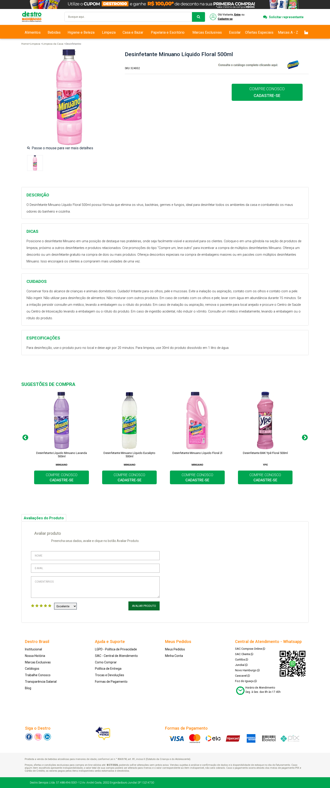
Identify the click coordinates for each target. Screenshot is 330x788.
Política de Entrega (108, 668)
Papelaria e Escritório (168, 32)
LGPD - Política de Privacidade (116, 649)
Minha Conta (174, 656)
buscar (198, 17)
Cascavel (241, 675)
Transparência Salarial (41, 681)
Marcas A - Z (288, 32)
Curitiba (240, 659)
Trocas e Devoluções (109, 675)
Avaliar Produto (144, 606)
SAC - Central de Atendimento (116, 656)
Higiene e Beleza (81, 32)
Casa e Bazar (133, 32)
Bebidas (54, 32)
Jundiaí (240, 665)
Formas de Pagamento (111, 681)
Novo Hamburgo (246, 670)
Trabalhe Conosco (38, 675)
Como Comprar (106, 662)
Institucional (33, 649)
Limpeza (109, 32)
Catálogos (32, 668)
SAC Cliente (243, 654)
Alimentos (33, 32)
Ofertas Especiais (259, 32)
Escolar (235, 32)
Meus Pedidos (175, 649)
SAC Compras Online (249, 648)
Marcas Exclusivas (207, 32)
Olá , (227, 17)
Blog (28, 688)
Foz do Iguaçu (244, 681)
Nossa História (35, 656)
